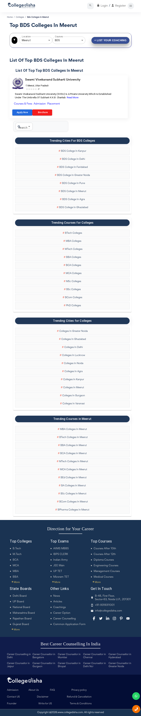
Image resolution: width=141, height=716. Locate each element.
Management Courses (107, 571)
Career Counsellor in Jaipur (18, 665)
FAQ (52, 690)
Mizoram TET (61, 577)
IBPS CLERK (60, 554)
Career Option (61, 613)
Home (10, 17)
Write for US (45, 704)
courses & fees (23, 104)
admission (40, 104)
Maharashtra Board (24, 613)
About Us (33, 690)
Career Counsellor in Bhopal (69, 665)
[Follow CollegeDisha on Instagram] (114, 618)
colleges (20, 17)
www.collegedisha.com (70, 712)
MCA (16, 565)
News (56, 596)
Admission (13, 690)
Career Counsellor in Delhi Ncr (94, 665)
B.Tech (17, 548)
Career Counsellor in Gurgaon (43, 665)
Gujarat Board (21, 624)
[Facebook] (94, 618)
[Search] (90, 6)
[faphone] (136, 709)
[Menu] (131, 6)
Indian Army (60, 560)
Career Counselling (64, 619)
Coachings (59, 607)
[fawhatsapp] (136, 696)
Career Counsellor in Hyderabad (120, 656)
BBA (15, 577)
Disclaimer (42, 697)
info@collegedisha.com (108, 611)
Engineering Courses (106, 565)
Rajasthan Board (22, 619)
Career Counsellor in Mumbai (69, 656)
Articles (57, 602)
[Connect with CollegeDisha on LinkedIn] (107, 618)
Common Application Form (69, 624)
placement (53, 104)
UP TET (57, 571)
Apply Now (22, 112)
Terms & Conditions (81, 704)
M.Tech (17, 554)
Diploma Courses (104, 560)
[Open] (49, 40)
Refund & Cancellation (79, 697)
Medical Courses (103, 577)
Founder (12, 704)
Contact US (13, 697)
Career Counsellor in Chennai (94, 656)
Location (26, 36)
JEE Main (58, 565)
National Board (21, 607)
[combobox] (30, 40)
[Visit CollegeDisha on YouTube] (128, 618)
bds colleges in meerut (38, 17)
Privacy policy (79, 690)
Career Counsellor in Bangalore (43, 656)
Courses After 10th (105, 548)
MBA (16, 571)
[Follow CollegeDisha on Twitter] (100, 618)
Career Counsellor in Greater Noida (120, 665)
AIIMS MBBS (61, 548)
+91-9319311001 (105, 605)
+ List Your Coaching (110, 40)
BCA (15, 560)
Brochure (42, 112)
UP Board (18, 602)
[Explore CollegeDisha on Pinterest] (121, 618)
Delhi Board (20, 596)
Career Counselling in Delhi (19, 656)
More (16, 582)
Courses (59, 36)
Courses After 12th (105, 554)
